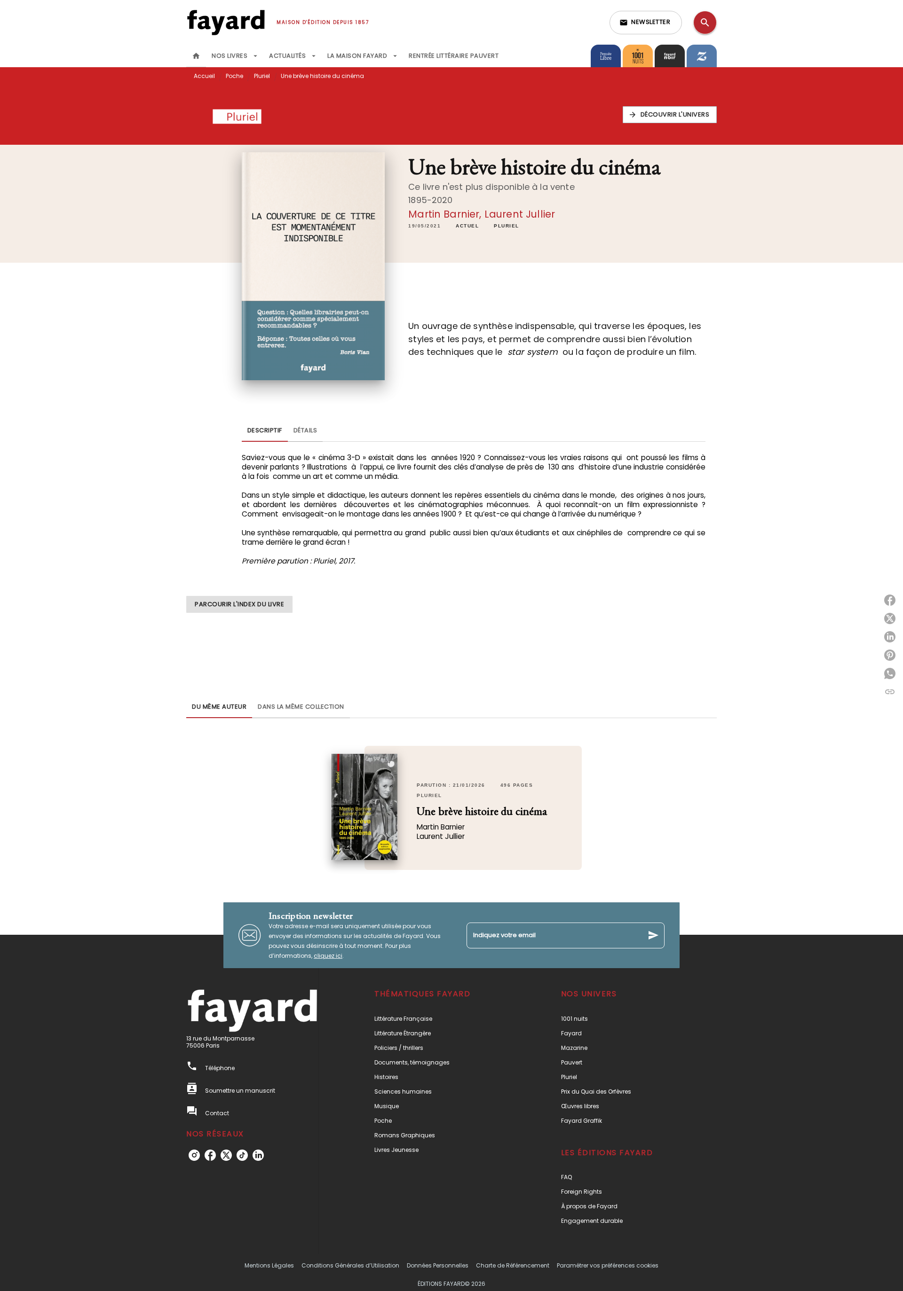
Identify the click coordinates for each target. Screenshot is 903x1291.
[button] (646, 22)
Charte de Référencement (512, 1265)
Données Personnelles (437, 1265)
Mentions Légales (269, 1265)
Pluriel (262, 76)
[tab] (196, 56)
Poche (234, 76)
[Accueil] (225, 22)
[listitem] (194, 1155)
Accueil (204, 76)
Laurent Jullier (519, 214)
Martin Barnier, (446, 214)
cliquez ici (328, 956)
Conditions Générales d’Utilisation (350, 1265)
